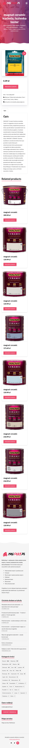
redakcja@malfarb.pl (7, 707)
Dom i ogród (16, 25)
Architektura (22, 683)
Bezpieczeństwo (19, 686)
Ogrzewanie (15, 673)
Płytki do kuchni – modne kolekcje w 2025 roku (14, 620)
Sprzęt (22, 673)
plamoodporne (20, 102)
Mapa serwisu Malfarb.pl (8, 722)
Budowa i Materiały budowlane (13, 97)
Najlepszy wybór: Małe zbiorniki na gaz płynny (14, 649)
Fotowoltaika (13, 683)
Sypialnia (5, 686)
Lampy (16, 693)
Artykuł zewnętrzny (7, 693)
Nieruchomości (13, 677)
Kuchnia (5, 670)
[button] (26, 3)
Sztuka (17, 689)
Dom (13, 667)
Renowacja (5, 673)
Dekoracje (6, 667)
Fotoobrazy (5, 696)
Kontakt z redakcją (9, 712)
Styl (11, 689)
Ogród (4, 677)
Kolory (13, 696)
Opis (5, 110)
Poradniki (5, 689)
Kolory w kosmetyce (7, 643)
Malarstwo (14, 661)
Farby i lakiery (14, 99)
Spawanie (23, 693)
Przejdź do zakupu (11, 86)
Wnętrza (16, 664)
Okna (12, 670)
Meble (18, 670)
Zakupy (5, 683)
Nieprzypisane (15, 680)
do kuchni (7, 102)
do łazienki (13, 102)
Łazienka (21, 667)
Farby (10, 29)
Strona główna (7, 25)
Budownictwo (6, 664)
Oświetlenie (6, 680)
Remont (5, 661)
